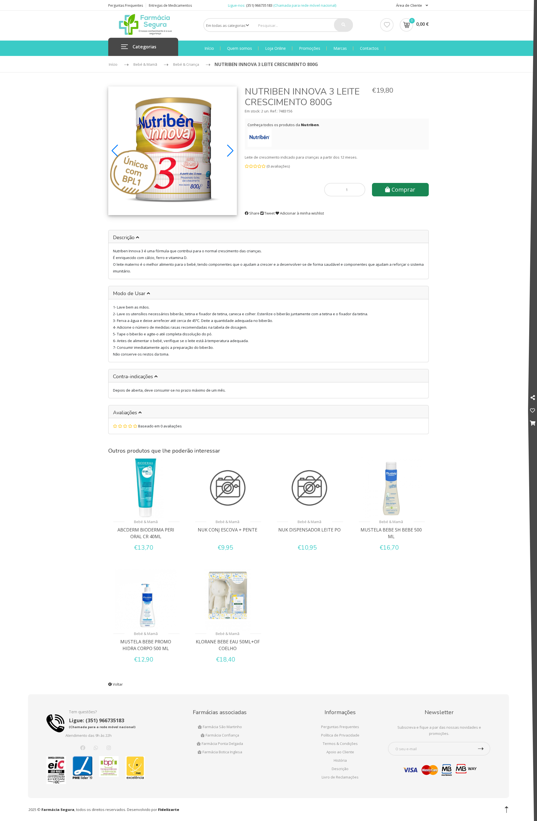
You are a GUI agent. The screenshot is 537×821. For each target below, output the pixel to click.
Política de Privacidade (340, 735)
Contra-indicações (133, 376)
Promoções (309, 48)
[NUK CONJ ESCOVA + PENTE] (227, 488)
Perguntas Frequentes (125, 5)
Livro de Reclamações (340, 777)
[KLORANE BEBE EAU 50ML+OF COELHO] (227, 600)
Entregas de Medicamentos (170, 5)
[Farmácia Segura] (145, 24)
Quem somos (239, 48)
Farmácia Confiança (222, 735)
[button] (115, 151)
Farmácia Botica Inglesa (222, 751)
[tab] (268, 236)
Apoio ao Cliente (340, 751)
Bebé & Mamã (146, 521)
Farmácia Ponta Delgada (222, 743)
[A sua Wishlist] (532, 410)
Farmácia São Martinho (222, 726)
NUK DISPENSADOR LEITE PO (309, 530)
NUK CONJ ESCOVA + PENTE (227, 530)
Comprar (402, 189)
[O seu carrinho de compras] (532, 423)
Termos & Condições (340, 743)
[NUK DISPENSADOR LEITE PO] (309, 488)
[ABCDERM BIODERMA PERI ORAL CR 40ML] (145, 488)
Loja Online (275, 48)
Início (209, 48)
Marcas (340, 48)
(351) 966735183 (259, 5)
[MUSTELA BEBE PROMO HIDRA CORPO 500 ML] (145, 600)
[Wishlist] (387, 25)
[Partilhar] (533, 397)
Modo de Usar (130, 293)
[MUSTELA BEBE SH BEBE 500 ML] (391, 488)
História (340, 760)
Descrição (124, 237)
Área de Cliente (409, 5)
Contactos (369, 48)
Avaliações (125, 412)
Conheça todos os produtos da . (284, 124)
